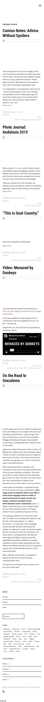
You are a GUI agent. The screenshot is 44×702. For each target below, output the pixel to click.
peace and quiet (19, 644)
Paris (10, 644)
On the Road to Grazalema (14, 378)
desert (35, 631)
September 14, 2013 (18, 574)
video (5, 651)
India (20, 639)
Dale (7, 115)
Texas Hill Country (14, 649)
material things (8, 641)
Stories (39, 117)
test (38, 646)
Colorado (17, 631)
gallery (35, 206)
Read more (7, 105)
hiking (21, 260)
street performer (29, 646)
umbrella (25, 649)
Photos (39, 203)
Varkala (32, 649)
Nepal (30, 641)
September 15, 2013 (18, 252)
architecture (15, 629)
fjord (25, 634)
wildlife (11, 651)
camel (23, 629)
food (29, 120)
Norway (18, 168)
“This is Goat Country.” (21, 213)
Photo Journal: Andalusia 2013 (15, 130)
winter (18, 651)
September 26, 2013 (18, 198)
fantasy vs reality (17, 634)
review (28, 644)
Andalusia (28, 206)
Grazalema (33, 582)
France (18, 636)
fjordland (32, 634)
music (24, 641)
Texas (5, 649)
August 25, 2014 (17, 112)
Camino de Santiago (20, 120)
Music (5, 664)
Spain (39, 120)
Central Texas (7, 631)
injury (25, 639)
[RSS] (4, 692)
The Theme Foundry (32, 687)
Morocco (17, 641)
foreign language (23, 582)
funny (16, 368)
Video (39, 366)
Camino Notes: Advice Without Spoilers (20, 33)
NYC (4, 644)
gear (35, 636)
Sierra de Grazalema (30, 260)
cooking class (26, 631)
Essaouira (6, 634)
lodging (34, 120)
